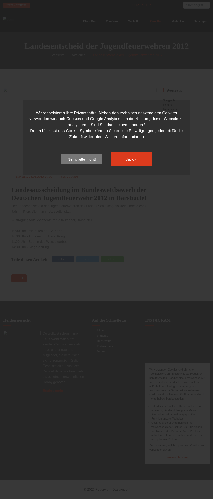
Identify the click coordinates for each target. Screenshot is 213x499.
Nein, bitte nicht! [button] (81, 159)
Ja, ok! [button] (131, 159)
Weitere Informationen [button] (124, 137)
